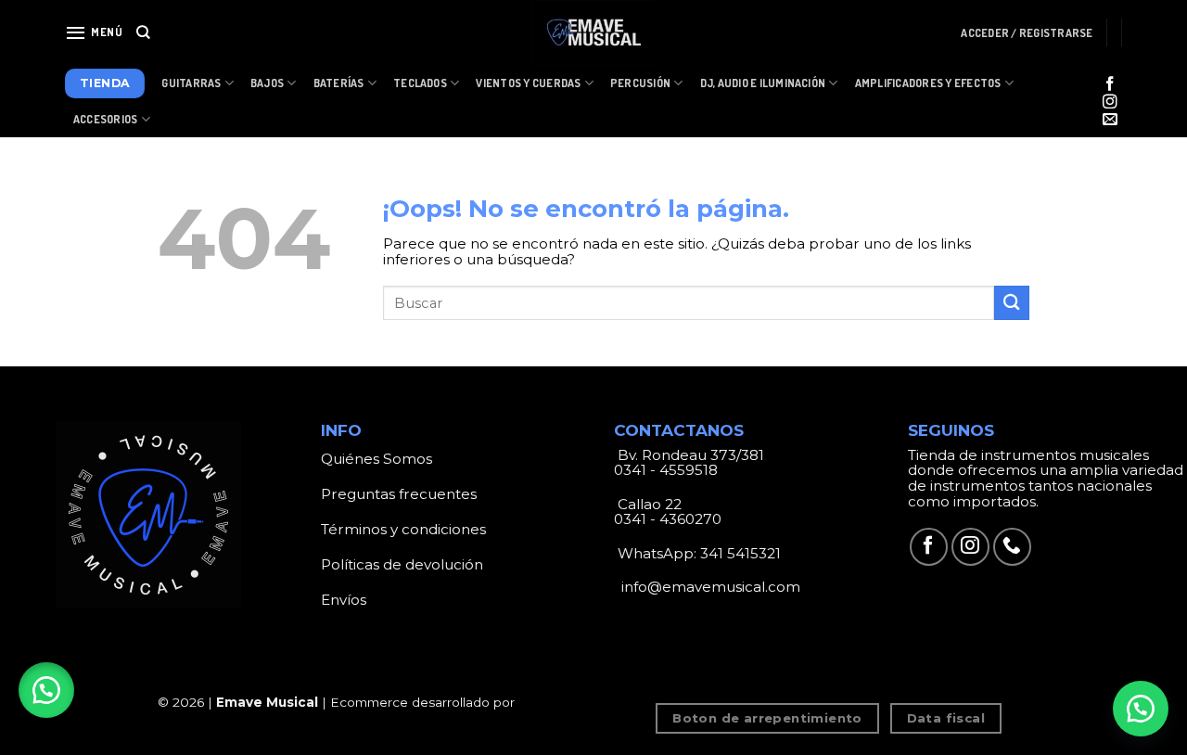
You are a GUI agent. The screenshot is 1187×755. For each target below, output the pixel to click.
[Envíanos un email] (1110, 120)
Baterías (338, 83)
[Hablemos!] (1140, 708)
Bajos (267, 83)
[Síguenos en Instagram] (1110, 102)
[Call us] (1012, 547)
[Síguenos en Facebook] (1110, 85)
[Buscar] (143, 32)
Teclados (420, 83)
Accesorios (105, 119)
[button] (46, 690)
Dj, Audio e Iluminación (763, 83)
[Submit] (1011, 303)
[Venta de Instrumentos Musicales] (593, 32)
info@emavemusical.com (709, 586)
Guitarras (191, 83)
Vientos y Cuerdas (528, 83)
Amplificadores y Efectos (928, 83)
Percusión (640, 83)
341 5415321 (740, 553)
